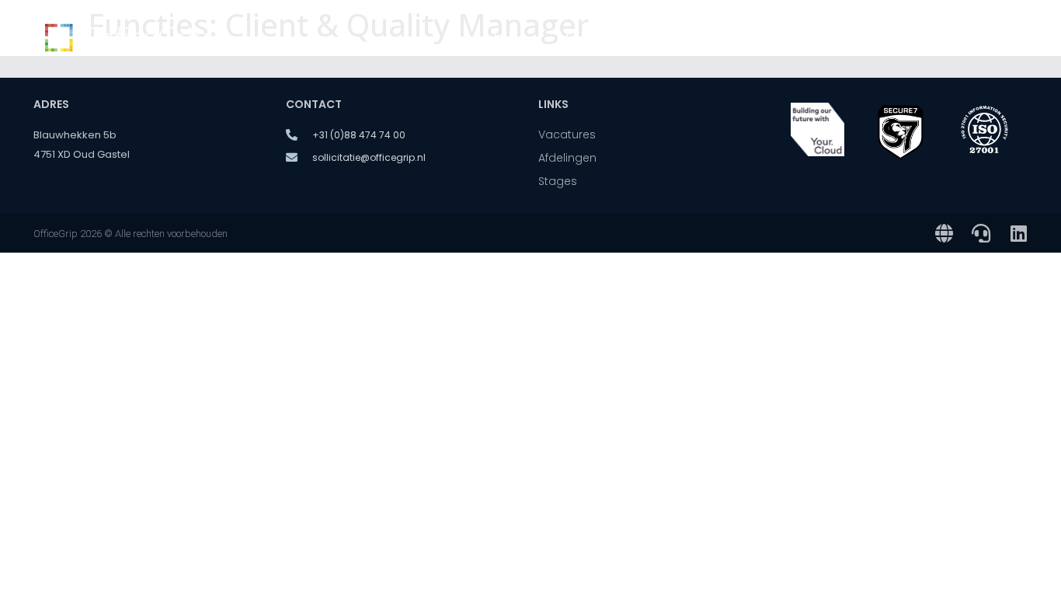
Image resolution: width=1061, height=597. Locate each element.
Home (511, 39)
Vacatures (590, 39)
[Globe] (943, 233)
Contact (988, 39)
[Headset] (981, 233)
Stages (913, 39)
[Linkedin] (1018, 233)
